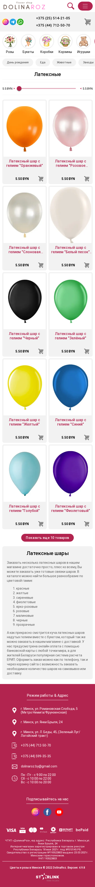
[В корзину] (40, 178)
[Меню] (85, 6)
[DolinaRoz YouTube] (59, 812)
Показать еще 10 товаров (47, 538)
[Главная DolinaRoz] (24, 6)
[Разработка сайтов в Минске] (47, 877)
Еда (42, 62)
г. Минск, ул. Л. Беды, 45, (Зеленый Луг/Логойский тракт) (50, 733)
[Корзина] (88, 22)
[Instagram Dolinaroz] (5, 22)
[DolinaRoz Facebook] (47, 812)
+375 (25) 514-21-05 (53, 18)
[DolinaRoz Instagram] (36, 812)
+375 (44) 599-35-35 (36, 756)
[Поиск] (70, 6)
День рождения (18, 62)
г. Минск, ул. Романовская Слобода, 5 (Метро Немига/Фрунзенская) (49, 710)
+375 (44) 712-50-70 (53, 25)
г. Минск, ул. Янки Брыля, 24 (41, 722)
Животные (64, 62)
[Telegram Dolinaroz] (13, 22)
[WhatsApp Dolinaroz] (20, 22)
